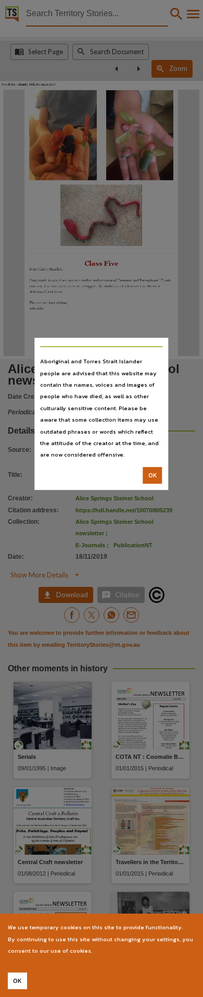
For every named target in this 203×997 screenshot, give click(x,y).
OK (152, 475)
